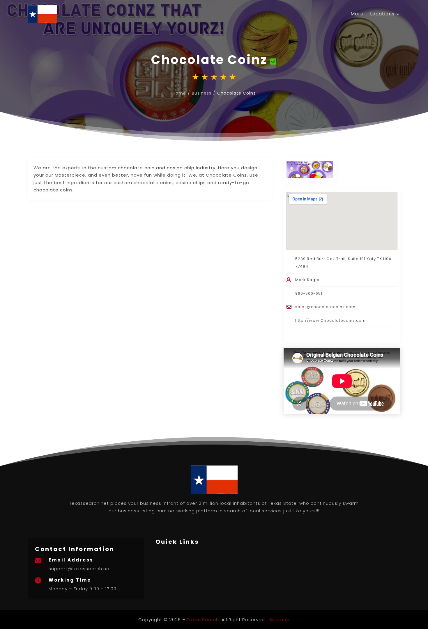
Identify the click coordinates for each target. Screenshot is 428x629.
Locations (382, 13)
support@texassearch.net (80, 569)
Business (201, 93)
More (357, 13)
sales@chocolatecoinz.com (325, 307)
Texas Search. (203, 619)
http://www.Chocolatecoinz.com (330, 320)
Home (179, 93)
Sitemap (279, 619)
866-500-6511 (309, 293)
